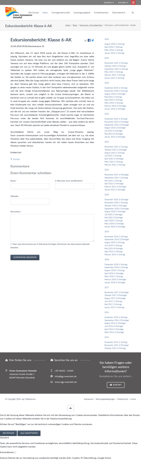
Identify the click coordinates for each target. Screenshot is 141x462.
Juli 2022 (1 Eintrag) (113, 156)
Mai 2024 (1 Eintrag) (113, 97)
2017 (107, 288)
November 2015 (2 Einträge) (117, 345)
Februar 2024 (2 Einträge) (115, 106)
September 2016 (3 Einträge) (117, 320)
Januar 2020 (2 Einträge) (115, 227)
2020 (107, 195)
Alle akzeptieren (29, 433)
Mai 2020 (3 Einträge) (114, 218)
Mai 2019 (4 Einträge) (114, 249)
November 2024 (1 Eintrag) (116, 91)
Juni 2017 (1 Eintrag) (113, 301)
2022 (107, 142)
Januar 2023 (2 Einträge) (115, 137)
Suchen (133, 13)
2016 (107, 312)
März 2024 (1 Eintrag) (114, 103)
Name (14, 181)
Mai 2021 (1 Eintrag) (113, 181)
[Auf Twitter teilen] (92, 41)
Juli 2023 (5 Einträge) (113, 131)
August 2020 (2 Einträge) (115, 212)
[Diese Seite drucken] (85, 41)
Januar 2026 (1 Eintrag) (114, 53)
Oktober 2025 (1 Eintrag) (115, 66)
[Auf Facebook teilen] (89, 41)
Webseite (14, 196)
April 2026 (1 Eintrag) (114, 47)
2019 (107, 232)
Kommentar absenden (24, 257)
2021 (107, 170)
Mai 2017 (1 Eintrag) (113, 304)
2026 (107, 39)
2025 (107, 58)
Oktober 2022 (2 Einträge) (116, 150)
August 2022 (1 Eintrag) (115, 153)
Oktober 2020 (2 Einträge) (116, 206)
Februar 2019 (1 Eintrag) (115, 255)
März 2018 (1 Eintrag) (114, 277)
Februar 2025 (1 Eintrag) (115, 75)
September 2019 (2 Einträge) (117, 240)
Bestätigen (8, 433)
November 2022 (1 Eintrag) (116, 147)
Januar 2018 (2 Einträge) (115, 283)
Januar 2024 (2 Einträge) (115, 109)
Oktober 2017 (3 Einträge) (116, 295)
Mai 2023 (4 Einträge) (114, 134)
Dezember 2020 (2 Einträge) (116, 200)
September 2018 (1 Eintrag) (116, 267)
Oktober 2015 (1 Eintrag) (115, 348)
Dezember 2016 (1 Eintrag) (116, 317)
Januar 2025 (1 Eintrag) (114, 78)
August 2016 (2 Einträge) (115, 323)
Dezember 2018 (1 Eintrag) (116, 265)
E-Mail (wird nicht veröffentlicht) (69, 181)
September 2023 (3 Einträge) (117, 125)
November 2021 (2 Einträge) (117, 175)
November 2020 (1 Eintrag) (116, 203)
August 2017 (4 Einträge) (115, 298)
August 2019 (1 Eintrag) (115, 243)
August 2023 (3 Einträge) (115, 128)
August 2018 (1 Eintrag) (115, 271)
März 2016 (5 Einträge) (114, 332)
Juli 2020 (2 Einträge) (113, 215)
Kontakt (117, 385)
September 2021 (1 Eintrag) (116, 178)
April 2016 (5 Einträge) (114, 329)
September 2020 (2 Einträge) (117, 209)
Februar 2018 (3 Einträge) (115, 280)
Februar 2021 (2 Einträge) (115, 187)
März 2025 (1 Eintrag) (114, 72)
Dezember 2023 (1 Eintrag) (116, 119)
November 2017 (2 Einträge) (117, 293)
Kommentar (15, 212)
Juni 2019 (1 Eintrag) (113, 246)
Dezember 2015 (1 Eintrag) (116, 342)
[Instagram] (133, 2)
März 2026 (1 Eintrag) (114, 50)
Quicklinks (108, 3)
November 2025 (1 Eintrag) (116, 63)
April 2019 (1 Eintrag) (114, 252)
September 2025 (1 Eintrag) (116, 69)
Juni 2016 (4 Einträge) (114, 326)
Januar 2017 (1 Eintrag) (114, 308)
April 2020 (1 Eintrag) (114, 221)
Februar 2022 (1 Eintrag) (115, 165)
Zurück (16, 159)
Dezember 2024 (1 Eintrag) (116, 88)
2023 (107, 114)
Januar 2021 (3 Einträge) (115, 190)
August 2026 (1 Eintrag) (115, 44)
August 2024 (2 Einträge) (115, 94)
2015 (107, 337)
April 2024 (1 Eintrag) (114, 100)
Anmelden (122, 3)
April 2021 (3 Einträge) (114, 184)
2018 (107, 260)
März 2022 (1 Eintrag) (114, 162)
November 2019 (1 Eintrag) (116, 237)
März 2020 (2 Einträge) (114, 224)
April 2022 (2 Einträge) (114, 159)
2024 (107, 83)
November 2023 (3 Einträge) (117, 122)
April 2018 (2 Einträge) (114, 274)
